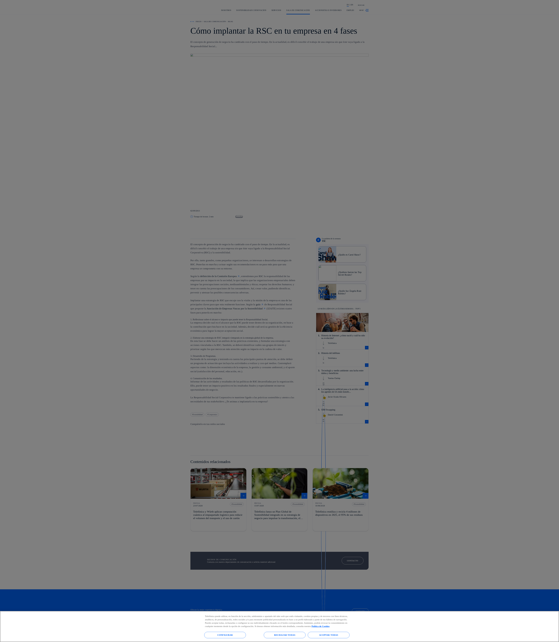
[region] (279, 626)
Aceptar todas (328, 635)
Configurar (225, 635)
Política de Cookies (321, 626)
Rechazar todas (284, 635)
